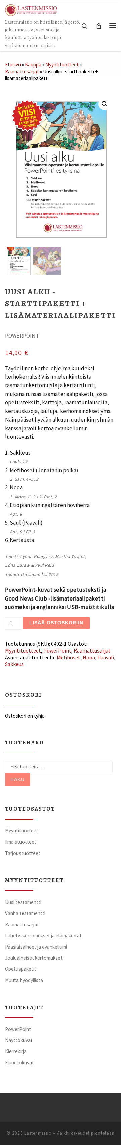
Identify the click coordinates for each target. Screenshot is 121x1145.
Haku (17, 779)
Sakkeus (14, 664)
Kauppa (33, 64)
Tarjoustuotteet (22, 853)
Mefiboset (68, 657)
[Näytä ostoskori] (99, 25)
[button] (104, 104)
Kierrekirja (16, 1051)
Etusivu (13, 64)
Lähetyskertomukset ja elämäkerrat (43, 935)
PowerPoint (57, 650)
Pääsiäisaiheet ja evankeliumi (36, 946)
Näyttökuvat (19, 1040)
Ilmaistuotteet (20, 841)
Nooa (89, 657)
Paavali (105, 657)
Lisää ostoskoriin (56, 622)
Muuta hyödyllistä (24, 980)
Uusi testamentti (23, 902)
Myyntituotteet (62, 64)
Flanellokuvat (19, 1062)
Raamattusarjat (22, 71)
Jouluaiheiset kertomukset (34, 958)
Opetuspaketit (20, 969)
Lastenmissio (38, 1133)
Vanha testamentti (25, 913)
